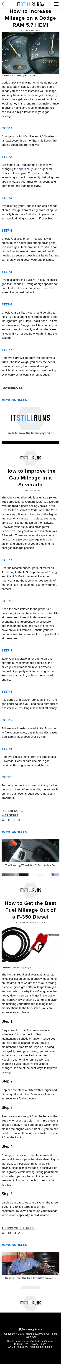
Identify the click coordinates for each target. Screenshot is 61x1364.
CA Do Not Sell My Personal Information (30, 1346)
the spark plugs (24, 169)
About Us (11, 1341)
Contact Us (36, 1341)
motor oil (48, 568)
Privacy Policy (38, 1344)
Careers (48, 1341)
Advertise (23, 1341)
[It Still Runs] (30, 4)
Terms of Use (21, 1344)
